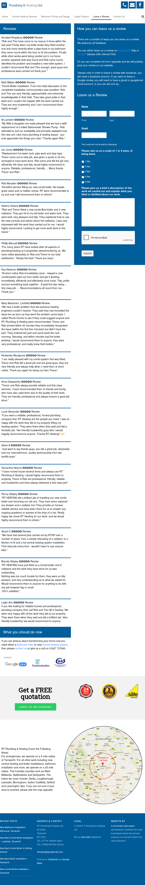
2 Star (87, 166)
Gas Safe (86, 836)
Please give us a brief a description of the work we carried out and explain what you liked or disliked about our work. (107, 191)
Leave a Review (101, 16)
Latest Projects (81, 16)
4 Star (87, 176)
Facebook (123, 50)
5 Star (87, 181)
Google (81, 54)
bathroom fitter (25, 644)
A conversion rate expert (122, 825)
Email (86, 128)
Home (5, 16)
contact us (21, 648)
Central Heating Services (24, 16)
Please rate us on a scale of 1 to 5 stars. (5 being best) (107, 152)
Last (112, 120)
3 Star (87, 171)
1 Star (87, 161)
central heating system (55, 644)
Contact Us (118, 16)
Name (86, 106)
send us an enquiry (35, 706)
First (84, 120)
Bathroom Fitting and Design (55, 16)
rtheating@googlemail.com (50, 851)
